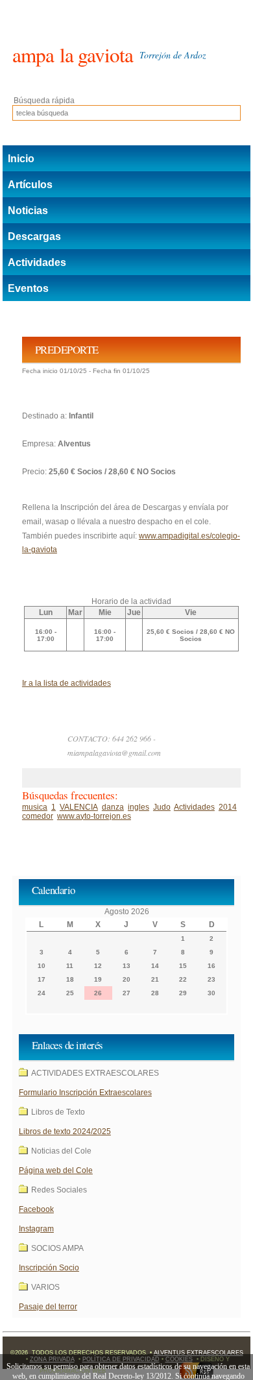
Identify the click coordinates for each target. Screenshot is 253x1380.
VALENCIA (79, 807)
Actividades (37, 262)
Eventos (28, 288)
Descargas (34, 236)
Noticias (28, 210)
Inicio (21, 158)
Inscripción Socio (49, 1267)
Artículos (30, 184)
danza (113, 807)
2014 (228, 807)
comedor (37, 816)
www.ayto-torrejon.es (94, 816)
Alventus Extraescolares (198, 1353)
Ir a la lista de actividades (66, 683)
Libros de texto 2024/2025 (65, 1131)
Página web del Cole (56, 1170)
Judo (162, 807)
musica (34, 807)
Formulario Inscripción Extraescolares (85, 1092)
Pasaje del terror (48, 1306)
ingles (138, 807)
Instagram (36, 1228)
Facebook (36, 1209)
